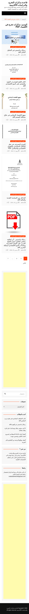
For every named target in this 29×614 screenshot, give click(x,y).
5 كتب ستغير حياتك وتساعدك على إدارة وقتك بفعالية (15, 429)
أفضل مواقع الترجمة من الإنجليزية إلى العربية (16, 441)
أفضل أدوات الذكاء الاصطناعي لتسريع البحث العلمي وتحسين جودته (16, 435)
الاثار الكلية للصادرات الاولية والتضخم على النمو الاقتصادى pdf (16, 84)
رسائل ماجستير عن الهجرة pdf (17, 424)
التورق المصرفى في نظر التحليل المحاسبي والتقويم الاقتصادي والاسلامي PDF (17, 146)
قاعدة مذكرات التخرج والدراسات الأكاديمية (18, 3)
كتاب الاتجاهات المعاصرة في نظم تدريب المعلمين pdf (15, 419)
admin (22, 55)
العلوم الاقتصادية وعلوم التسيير (18, 47)
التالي (24, 263)
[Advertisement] (14, 329)
